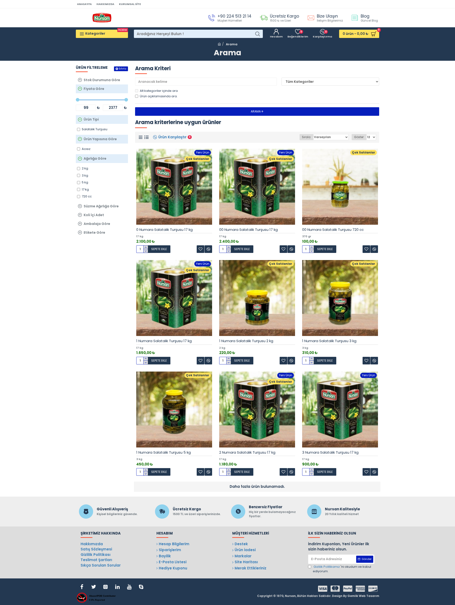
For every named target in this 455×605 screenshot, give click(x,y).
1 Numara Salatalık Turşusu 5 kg (163, 452)
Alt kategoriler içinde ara (159, 90)
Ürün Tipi (91, 119)
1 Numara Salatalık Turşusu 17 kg (164, 341)
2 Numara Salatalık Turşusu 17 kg (247, 452)
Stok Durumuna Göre (102, 80)
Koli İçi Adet (94, 215)
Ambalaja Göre (97, 223)
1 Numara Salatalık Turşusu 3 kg (329, 341)
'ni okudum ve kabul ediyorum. (342, 569)
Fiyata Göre (94, 88)
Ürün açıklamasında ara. (158, 96)
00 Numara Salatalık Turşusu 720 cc (333, 229)
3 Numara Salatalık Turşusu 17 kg (330, 452)
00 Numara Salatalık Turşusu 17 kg (248, 229)
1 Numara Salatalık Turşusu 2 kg (246, 341)
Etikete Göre (94, 232)
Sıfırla (122, 68)
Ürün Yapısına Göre (100, 139)
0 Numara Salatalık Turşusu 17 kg (164, 229)
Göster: (359, 137)
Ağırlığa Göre (95, 158)
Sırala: (306, 137)
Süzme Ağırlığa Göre (101, 206)
